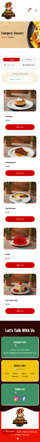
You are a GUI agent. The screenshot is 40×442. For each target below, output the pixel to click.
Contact (25, 376)
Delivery (28, 59)
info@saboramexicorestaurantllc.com (22, 353)
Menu (24, 374)
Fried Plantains (10, 208)
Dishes (32, 374)
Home (3, 37)
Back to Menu (10, 431)
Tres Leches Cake (11, 300)
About (15, 374)
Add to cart (20, 127)
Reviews (15, 376)
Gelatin (7, 254)
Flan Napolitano (10, 162)
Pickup (11, 59)
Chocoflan (8, 116)
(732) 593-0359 (23, 350)
